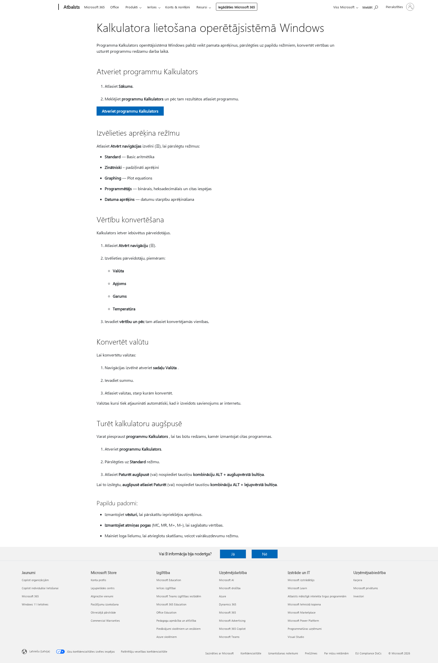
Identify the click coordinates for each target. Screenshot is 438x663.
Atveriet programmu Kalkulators (130, 111)
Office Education (166, 612)
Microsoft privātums (365, 588)
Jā (233, 554)
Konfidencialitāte (251, 653)
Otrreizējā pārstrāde (103, 612)
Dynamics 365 (227, 604)
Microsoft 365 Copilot (232, 629)
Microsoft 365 (94, 7)
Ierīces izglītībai (166, 588)
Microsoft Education (168, 580)
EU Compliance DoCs (368, 653)
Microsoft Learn (297, 588)
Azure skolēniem (166, 637)
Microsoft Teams (229, 637)
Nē (264, 554)
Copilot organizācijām (35, 580)
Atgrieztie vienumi (102, 596)
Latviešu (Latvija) (39, 651)
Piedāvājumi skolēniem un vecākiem (178, 629)
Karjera (357, 580)
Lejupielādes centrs (103, 588)
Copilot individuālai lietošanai (40, 588)
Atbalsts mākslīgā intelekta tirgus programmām (317, 596)
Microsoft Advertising (232, 620)
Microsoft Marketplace (302, 612)
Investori (358, 596)
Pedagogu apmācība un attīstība (176, 620)
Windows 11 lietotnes (35, 604)
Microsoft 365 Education (171, 604)
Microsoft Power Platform (303, 620)
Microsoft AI (226, 580)
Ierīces (152, 7)
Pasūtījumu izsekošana (105, 604)
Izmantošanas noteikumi (283, 653)
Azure (222, 596)
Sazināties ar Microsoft (219, 653)
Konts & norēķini (177, 7)
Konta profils (98, 580)
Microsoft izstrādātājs (301, 580)
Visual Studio (296, 637)
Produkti (131, 7)
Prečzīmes (311, 653)
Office (114, 7)
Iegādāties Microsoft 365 (236, 7)
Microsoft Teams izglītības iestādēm (178, 596)
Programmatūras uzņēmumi (305, 629)
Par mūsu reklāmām (336, 653)
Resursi (201, 7)
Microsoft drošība (230, 588)
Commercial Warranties (105, 620)
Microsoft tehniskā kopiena (304, 604)
